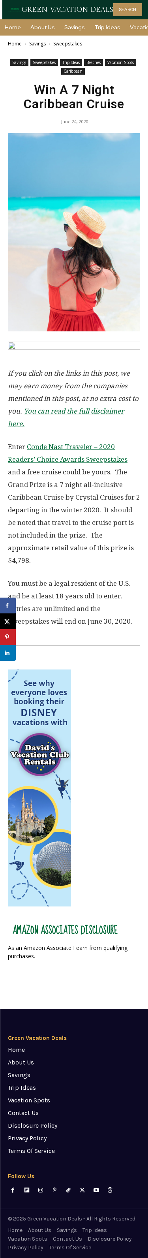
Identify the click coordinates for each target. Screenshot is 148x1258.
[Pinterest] (55, 1190)
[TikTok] (68, 1190)
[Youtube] (96, 1190)
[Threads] (110, 1190)
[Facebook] (13, 1190)
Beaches (93, 62)
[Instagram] (40, 1190)
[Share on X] (8, 621)
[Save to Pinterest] (8, 637)
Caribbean (73, 71)
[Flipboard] (27, 1190)
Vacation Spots (120, 62)
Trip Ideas (71, 62)
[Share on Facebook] (8, 605)
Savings (37, 43)
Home (15, 43)
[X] (82, 1190)
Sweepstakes (67, 43)
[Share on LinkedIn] (8, 653)
